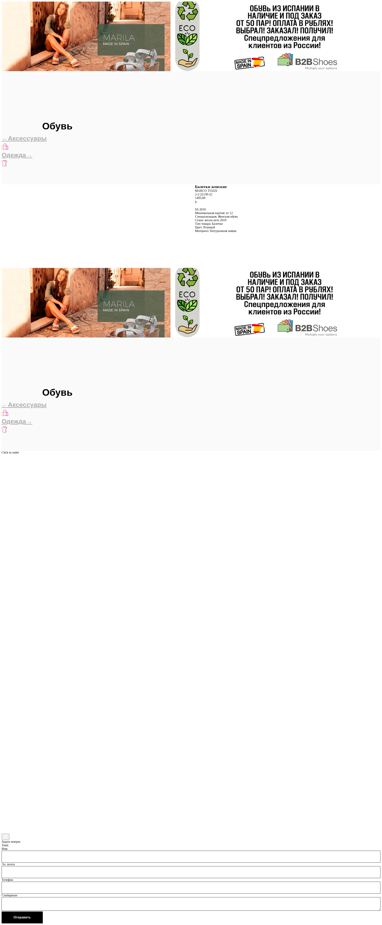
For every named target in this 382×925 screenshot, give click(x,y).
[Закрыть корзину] (5, 837)
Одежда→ (17, 155)
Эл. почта (8, 864)
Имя (4, 848)
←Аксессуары (24, 138)
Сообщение (9, 895)
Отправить (22, 917)
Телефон (7, 879)
